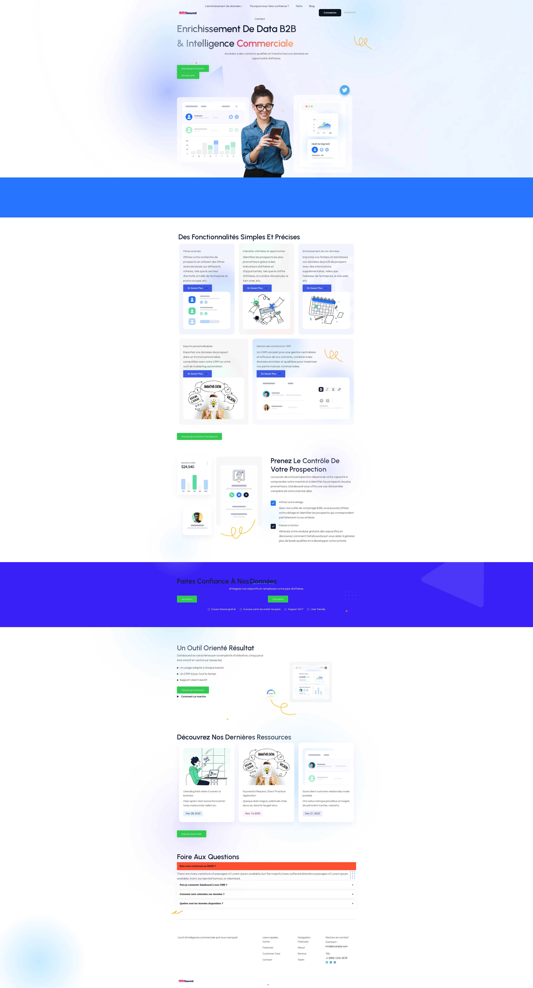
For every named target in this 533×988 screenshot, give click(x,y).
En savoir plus (195, 288)
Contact (260, 19)
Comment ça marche (193, 696)
